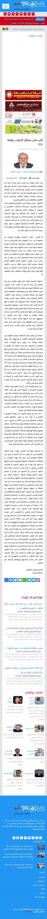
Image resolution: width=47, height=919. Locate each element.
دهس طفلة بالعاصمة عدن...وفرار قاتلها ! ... (24, 648)
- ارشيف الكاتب (24, 172)
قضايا (43, 889)
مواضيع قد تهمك (32, 597)
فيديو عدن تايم (40, 897)
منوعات (42, 893)
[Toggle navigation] (5, 6)
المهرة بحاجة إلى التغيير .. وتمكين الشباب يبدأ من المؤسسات (34, 783)
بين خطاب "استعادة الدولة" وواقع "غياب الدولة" (15, 762)
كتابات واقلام (34, 692)
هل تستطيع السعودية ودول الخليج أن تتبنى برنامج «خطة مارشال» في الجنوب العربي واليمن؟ (35, 714)
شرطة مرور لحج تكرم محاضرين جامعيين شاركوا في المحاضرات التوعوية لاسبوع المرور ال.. (17, 857)
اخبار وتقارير (41, 881)
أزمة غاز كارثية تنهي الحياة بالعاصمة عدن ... (24, 628)
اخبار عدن (41, 877)
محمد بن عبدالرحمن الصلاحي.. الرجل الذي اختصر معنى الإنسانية (14, 709)
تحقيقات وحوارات (39, 885)
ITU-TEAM (27, 912)
